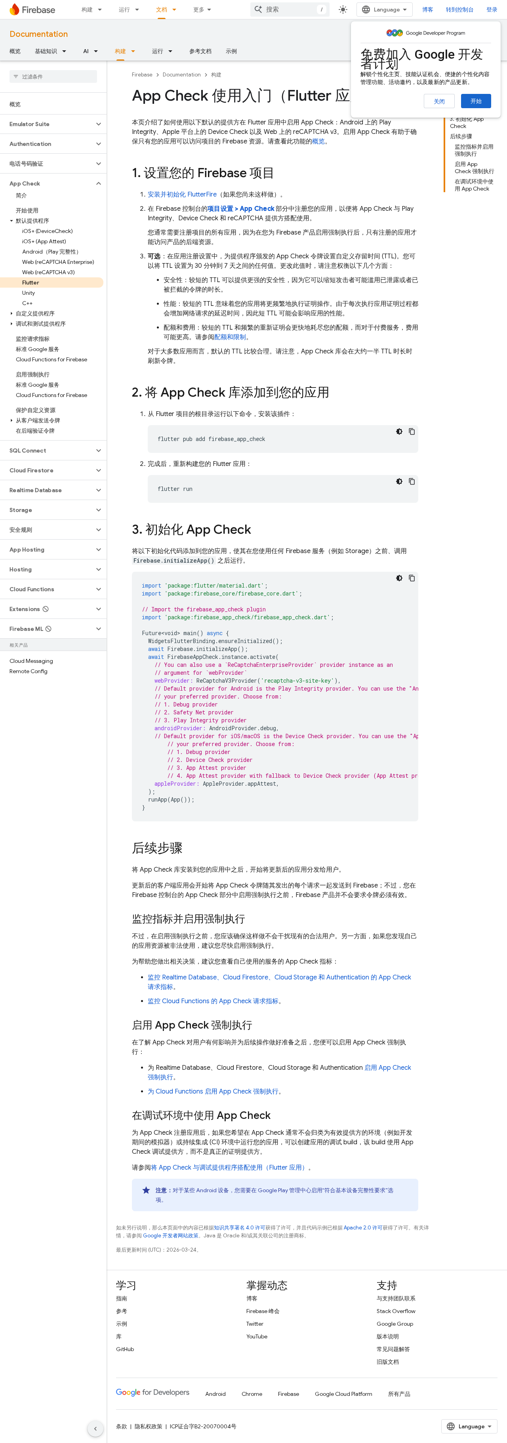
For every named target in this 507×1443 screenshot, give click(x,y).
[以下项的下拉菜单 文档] (176, 9)
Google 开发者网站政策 (170, 1235)
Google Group (395, 1323)
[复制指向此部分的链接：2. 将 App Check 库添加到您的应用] (337, 393)
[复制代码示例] (412, 431)
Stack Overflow (396, 1311)
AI (86, 51)
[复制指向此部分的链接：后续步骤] (190, 849)
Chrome (252, 1393)
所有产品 (399, 1393)
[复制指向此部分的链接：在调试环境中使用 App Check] (278, 1116)
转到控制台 (460, 9)
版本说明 (388, 1336)
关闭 (439, 101)
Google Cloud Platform (343, 1393)
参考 (121, 1311)
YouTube (256, 1336)
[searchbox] (53, 76)
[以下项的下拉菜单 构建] (102, 9)
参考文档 (200, 51)
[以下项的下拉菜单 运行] (139, 9)
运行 (124, 9)
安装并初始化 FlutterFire (182, 195)
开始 (476, 101)
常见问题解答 (393, 1349)
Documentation (39, 34)
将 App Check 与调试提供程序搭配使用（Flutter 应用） (229, 1168)
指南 (121, 1298)
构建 (87, 9)
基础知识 (46, 51)
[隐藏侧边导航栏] (95, 1429)
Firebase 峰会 (263, 1311)
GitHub (125, 1349)
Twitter (254, 1323)
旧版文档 (388, 1361)
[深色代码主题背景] (399, 431)
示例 (231, 51)
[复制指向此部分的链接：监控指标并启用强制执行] (253, 919)
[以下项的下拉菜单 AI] (98, 51)
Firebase (142, 74)
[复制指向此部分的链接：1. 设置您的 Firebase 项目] (283, 174)
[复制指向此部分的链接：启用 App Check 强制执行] (260, 1026)
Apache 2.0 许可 (363, 1227)
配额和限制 (230, 337)
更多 (198, 9)
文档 (161, 9)
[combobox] (290, 9)
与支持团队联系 (396, 1298)
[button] (47, 124)
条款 (121, 1426)
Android (215, 1393)
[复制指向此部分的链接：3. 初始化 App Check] (259, 530)
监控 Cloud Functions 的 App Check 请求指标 (213, 1001)
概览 (15, 51)
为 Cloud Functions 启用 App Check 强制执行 (213, 1092)
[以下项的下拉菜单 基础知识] (66, 51)
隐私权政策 (148, 1426)
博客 (427, 9)
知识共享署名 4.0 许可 (239, 1227)
